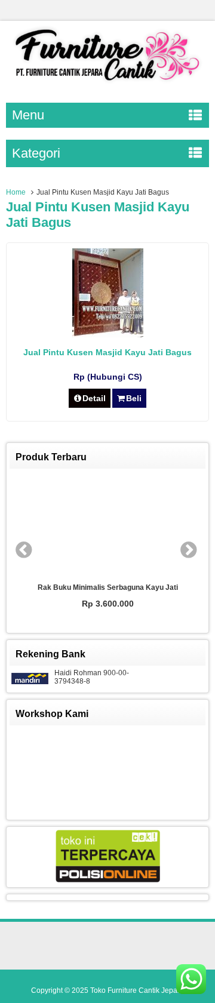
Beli (134, 398)
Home (16, 192)
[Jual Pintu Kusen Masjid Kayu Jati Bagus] (107, 334)
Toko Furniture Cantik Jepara (137, 990)
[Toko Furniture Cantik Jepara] (107, 83)
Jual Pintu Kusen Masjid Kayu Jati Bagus (107, 352)
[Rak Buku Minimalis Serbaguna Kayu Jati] (107, 526)
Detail (94, 398)
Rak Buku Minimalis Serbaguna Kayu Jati (108, 587)
